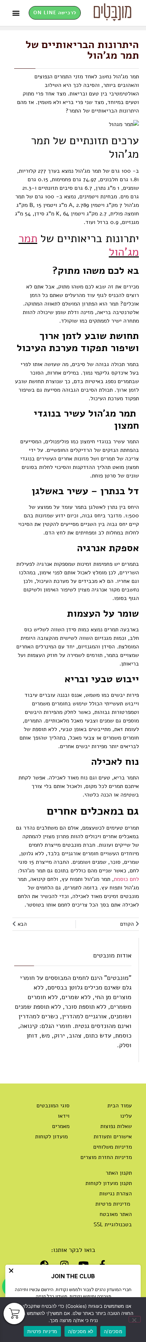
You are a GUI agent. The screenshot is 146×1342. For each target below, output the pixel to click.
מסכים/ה (113, 1331)
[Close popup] (11, 1270)
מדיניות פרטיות (42, 1331)
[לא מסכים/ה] (135, 1319)
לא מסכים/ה (81, 1331)
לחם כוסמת (126, 879)
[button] (16, 13)
